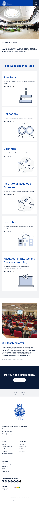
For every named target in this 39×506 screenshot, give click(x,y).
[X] (9, 481)
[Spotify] (20, 481)
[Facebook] (3, 481)
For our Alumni (23, 451)
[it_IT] (20, 487)
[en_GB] (15, 487)
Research (4, 451)
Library (3, 468)
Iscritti (21, 449)
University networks (7, 453)
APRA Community (6, 464)
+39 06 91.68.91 (8, 431)
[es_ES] (18, 487)
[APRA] (10, 3)
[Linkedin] (14, 481)
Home (3, 42)
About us (4, 444)
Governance (5, 466)
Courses (22, 444)
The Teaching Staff (7, 446)
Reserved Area (6, 471)
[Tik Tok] (17, 481)
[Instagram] (6, 481)
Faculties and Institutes (8, 449)
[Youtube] (12, 481)
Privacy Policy (11, 499)
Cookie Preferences (19, 499)
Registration (23, 446)
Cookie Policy (28, 499)
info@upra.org (8, 433)
